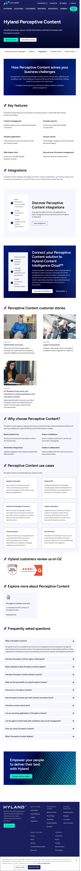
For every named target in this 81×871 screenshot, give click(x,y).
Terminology (50, 816)
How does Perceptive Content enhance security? (23, 674)
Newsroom (33, 850)
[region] (40, 864)
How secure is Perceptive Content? (18, 690)
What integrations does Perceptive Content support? (25, 667)
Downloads (50, 820)
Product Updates (52, 823)
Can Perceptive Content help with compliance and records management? (33, 721)
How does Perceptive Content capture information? (25, 659)
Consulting (66, 820)
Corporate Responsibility (37, 847)
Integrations (42, 51)
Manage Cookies (20, 867)
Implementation (68, 812)
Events (57, 840)
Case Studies (34, 810)
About (32, 840)
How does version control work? (17, 705)
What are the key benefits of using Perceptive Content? (26, 682)
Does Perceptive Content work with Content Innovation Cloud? (29, 698)
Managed (66, 816)
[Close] (76, 860)
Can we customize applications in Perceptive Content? (26, 713)
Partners (32, 843)
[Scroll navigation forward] (77, 51)
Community (58, 836)
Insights (32, 818)
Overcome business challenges (15, 51)
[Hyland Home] (11, 3)
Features (32, 51)
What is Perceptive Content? (16, 641)
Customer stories (56, 51)
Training (57, 843)
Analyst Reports (35, 814)
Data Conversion (68, 823)
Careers (32, 836)
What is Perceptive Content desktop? (19, 736)
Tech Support (59, 850)
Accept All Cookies (34, 867)
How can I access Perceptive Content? (19, 728)
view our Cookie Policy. (44, 863)
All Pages (49, 827)
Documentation (59, 847)
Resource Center (52, 812)
